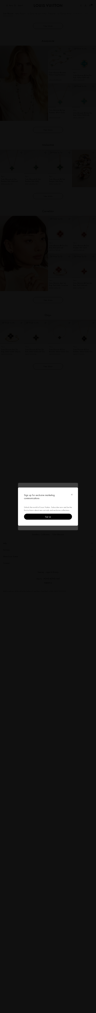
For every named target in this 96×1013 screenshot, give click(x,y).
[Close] (72, 494)
